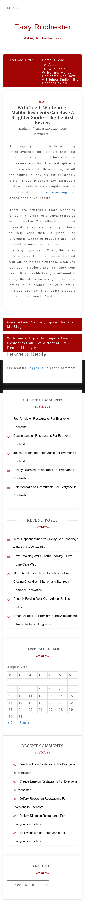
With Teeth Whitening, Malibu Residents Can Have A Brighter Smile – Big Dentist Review (42, 115)
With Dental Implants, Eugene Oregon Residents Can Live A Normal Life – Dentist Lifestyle (40, 343)
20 (51, 703)
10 (21, 696)
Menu (12, 8)
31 (21, 716)
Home (42, 102)
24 (21, 709)
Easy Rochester (42, 27)
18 (30, 703)
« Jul (11, 722)
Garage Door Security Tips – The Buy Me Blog (40, 324)
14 (61, 696)
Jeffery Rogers (23, 452)
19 (41, 703)
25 (30, 709)
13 (51, 696)
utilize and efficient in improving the (42, 192)
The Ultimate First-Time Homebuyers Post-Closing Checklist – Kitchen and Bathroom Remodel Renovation (42, 581)
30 (10, 716)
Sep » (24, 722)
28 (61, 709)
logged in (35, 368)
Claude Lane (21, 435)
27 (51, 709)
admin (25, 128)
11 (30, 696)
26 (41, 709)
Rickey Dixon (22, 470)
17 (21, 703)
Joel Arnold (20, 418)
